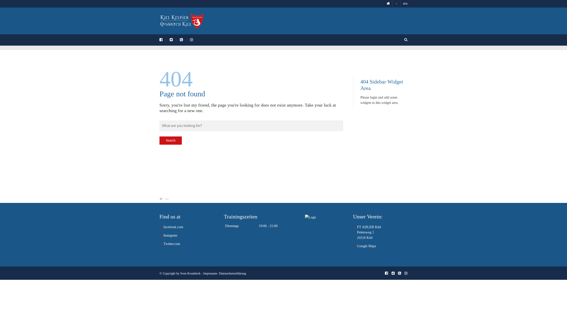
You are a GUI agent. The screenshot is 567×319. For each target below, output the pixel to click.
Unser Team (315, 22)
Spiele (363, 22)
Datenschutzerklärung (232, 273)
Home (273, 22)
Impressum (210, 273)
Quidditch (386, 22)
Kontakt (410, 22)
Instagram (170, 235)
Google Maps (366, 246)
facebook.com (173, 227)
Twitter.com (171, 244)
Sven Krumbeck (190, 273)
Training (341, 22)
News (292, 22)
